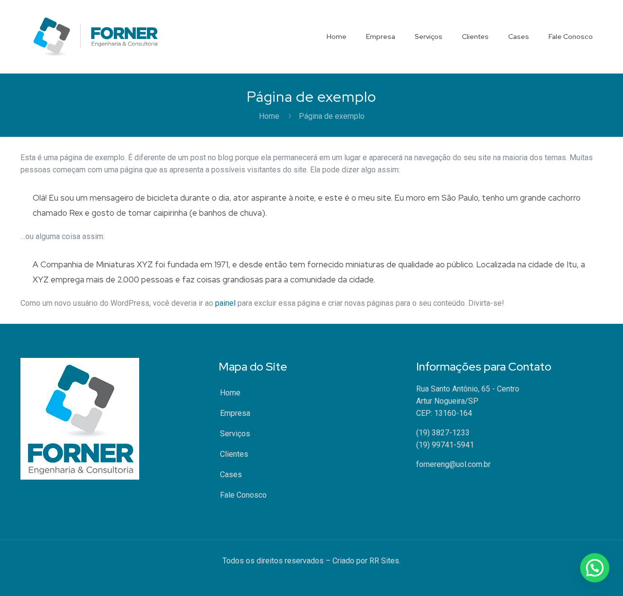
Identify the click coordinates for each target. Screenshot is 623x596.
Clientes (234, 454)
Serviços (235, 433)
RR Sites (384, 560)
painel (225, 303)
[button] (594, 567)
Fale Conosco (243, 495)
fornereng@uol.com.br (453, 464)
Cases (231, 474)
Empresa (235, 413)
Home (269, 116)
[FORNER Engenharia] (95, 36)
